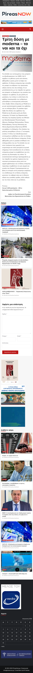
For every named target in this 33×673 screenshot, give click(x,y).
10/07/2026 (6, 295)
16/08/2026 (6, 575)
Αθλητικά (28, 3)
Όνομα (4, 336)
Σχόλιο (4, 314)
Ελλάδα (18, 0)
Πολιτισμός (12, 287)
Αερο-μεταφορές (11, 3)
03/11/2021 (6, 51)
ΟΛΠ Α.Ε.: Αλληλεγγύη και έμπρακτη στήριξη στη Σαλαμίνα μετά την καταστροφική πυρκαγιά (15, 230)
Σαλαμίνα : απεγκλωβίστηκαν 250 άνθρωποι (14, 573)
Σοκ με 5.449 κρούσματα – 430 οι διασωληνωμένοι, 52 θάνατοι (12, 188)
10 (3, 632)
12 (12, 632)
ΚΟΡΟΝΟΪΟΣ (12, 36)
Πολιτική (28, 0)
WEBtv (15, 5)
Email (19, 336)
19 (12, 636)
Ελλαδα (4, 224)
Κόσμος (23, 3)
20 (16, 636)
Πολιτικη (4, 479)
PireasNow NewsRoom (16, 51)
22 (25, 636)
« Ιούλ (2, 646)
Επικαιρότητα (6, 0)
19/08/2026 (6, 234)
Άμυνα (4, 3)
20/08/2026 (6, 518)
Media (5, 5)
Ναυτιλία (22, 0)
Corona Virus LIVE (22, 5)
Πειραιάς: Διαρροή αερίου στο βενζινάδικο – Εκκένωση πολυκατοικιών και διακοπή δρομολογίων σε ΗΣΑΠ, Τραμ (15, 261)
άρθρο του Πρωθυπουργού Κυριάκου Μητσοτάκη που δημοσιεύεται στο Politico (18, 194)
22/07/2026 (6, 265)
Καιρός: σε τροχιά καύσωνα (10, 455)
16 (29, 632)
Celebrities (10, 5)
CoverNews (18, 670)
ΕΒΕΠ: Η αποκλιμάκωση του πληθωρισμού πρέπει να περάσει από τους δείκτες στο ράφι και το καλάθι (16, 514)
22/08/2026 (6, 457)
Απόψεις (18, 3)
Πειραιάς (12, 0)
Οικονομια (5, 509)
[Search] (30, 29)
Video (28, 5)
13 (16, 632)
